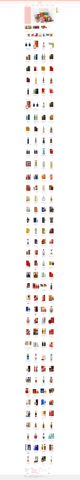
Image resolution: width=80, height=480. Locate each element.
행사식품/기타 (26, 21)
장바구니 (51, 0)
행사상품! (34, 5)
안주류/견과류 (26, 13)
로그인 (47, 0)
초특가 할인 (43, 5)
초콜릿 (25, 10)
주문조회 (53, 0)
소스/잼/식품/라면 (26, 18)
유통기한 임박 (48, 5)
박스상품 (54, 5)
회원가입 (49, 0)
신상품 (38, 5)
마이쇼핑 (54, 0)
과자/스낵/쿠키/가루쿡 (27, 7)
